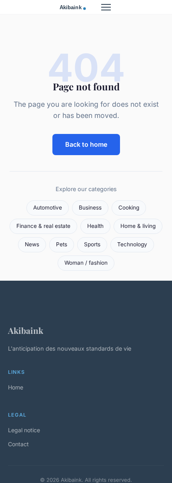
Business (90, 207)
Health (95, 226)
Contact (18, 444)
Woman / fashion (86, 262)
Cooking (128, 207)
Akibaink (25, 330)
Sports (92, 244)
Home (15, 387)
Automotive (47, 207)
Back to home (86, 144)
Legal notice (24, 430)
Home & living (138, 226)
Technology (132, 244)
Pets (61, 244)
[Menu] (106, 7)
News (32, 244)
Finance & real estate (43, 226)
